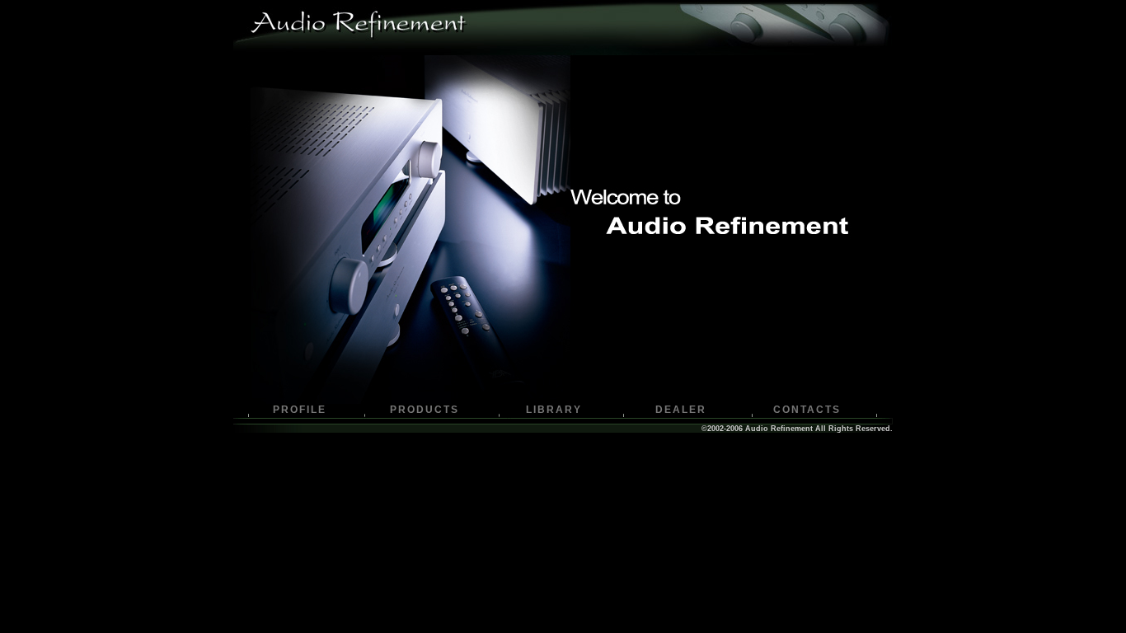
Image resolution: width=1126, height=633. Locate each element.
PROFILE (299, 409)
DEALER (680, 409)
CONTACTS (807, 409)
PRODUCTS (424, 409)
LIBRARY (554, 409)
